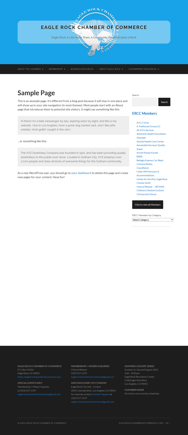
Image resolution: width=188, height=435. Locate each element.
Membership (56, 69)
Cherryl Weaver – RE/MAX (150, 186)
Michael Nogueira (101, 394)
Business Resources (82, 69)
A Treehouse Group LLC (149, 126)
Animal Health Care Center (150, 141)
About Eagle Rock (110, 69)
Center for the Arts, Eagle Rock (152, 179)
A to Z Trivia (143, 122)
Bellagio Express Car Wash (150, 160)
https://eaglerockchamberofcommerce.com (39, 376)
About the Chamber (29, 69)
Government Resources (143, 69)
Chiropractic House (146, 194)
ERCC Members (144, 113)
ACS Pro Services (145, 130)
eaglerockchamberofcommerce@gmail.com (39, 394)
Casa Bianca (143, 167)
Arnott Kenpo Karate (147, 152)
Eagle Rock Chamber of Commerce (94, 27)
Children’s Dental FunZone (150, 190)
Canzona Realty (144, 164)
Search (135, 95)
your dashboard (81, 173)
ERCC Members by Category (146, 215)
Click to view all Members (148, 204)
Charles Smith (144, 182)
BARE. (140, 156)
